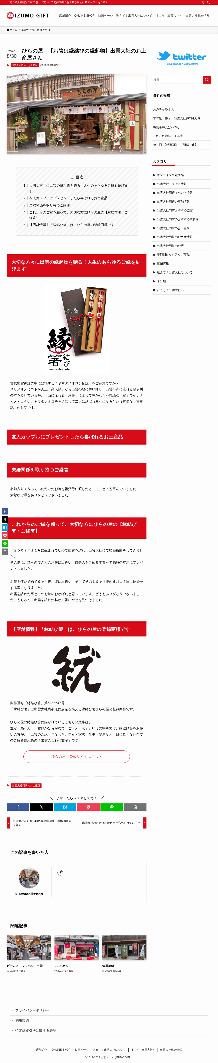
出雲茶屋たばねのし (166, 127)
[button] (18, 807)
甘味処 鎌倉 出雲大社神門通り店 (177, 118)
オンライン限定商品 (170, 175)
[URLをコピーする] (135, 807)
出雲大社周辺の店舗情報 (173, 201)
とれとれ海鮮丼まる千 (168, 136)
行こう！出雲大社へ (170, 290)
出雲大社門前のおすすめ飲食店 (178, 219)
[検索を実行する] (207, 80)
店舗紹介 (41, 1049)
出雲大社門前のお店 (170, 245)
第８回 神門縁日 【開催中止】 (175, 144)
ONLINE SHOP (61, 1049)
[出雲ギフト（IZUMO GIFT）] (28, 15)
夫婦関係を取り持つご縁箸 (49, 205)
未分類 (161, 281)
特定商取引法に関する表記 (35, 1030)
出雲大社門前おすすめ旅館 (175, 210)
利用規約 (22, 1020)
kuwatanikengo (29, 894)
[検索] (208, 2)
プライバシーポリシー (32, 1010)
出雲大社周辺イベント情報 (175, 192)
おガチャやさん (163, 109)
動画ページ (82, 1049)
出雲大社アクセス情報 (172, 184)
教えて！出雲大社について (175, 272)
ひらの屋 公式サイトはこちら (76, 756)
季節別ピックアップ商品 (173, 254)
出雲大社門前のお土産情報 (175, 237)
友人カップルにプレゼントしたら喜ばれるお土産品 (68, 198)
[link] (60, 872)
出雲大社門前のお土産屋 (24, 65)
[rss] (203, 2)
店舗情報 (163, 263)
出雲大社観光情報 (171, 1049)
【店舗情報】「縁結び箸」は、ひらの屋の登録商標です (71, 225)
